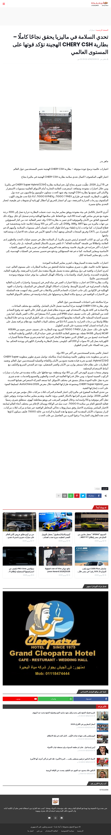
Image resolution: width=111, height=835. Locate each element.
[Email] (64, 496)
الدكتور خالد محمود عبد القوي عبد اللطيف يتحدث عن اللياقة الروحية (70, 770)
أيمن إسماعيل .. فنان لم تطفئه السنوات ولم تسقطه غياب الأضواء (71, 747)
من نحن (39, 831)
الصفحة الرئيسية (102, 30)
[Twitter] (83, 496)
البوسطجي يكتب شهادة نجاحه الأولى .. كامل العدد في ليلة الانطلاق (71, 736)
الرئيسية (80, 831)
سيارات (91, 30)
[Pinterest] (77, 496)
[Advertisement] (55, 16)
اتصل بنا (31, 831)
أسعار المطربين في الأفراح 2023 (83, 724)
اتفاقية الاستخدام (51, 831)
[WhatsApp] (71, 496)
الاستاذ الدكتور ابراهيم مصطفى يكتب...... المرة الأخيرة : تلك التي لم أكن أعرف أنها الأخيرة (62, 759)
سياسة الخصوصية (67, 831)
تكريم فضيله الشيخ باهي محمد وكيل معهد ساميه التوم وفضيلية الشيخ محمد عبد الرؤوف (63, 713)
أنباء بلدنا (57, 826)
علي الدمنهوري (36, 826)
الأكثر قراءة (102, 706)
